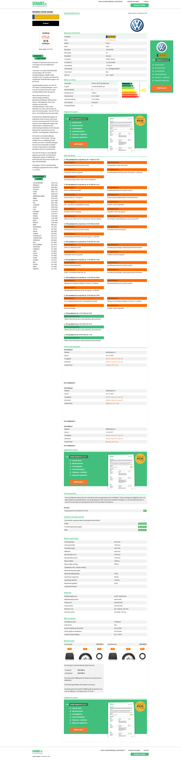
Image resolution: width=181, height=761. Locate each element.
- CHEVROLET (44, 236)
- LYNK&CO (44, 249)
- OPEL (45, 194)
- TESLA (44, 229)
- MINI (44, 225)
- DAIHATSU (44, 247)
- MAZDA (45, 222)
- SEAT (45, 220)
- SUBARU (44, 269)
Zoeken (46, 23)
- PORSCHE (44, 240)
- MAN (44, 266)
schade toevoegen (133, 1)
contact (146, 1)
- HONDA (44, 233)
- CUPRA (44, 264)
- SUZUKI (45, 214)
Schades (39, 4)
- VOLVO (45, 200)
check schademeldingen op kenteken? (110, 1)
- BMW (45, 198)
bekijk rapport (78, 144)
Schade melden (139, 5)
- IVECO (44, 253)
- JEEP (44, 251)
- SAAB (44, 258)
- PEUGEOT (45, 187)
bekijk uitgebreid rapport (114, 359)
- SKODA (45, 216)
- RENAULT (45, 185)
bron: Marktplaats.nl (69, 383)
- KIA (45, 203)
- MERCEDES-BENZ (45, 196)
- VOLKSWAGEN (45, 183)
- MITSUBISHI (44, 227)
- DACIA (44, 231)
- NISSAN (45, 218)
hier (33, 170)
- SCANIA (44, 260)
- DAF (44, 242)
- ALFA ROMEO (44, 244)
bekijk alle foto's (113, 365)
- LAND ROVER (44, 238)
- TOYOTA (45, 189)
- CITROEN (45, 205)
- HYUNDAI (45, 211)
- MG (44, 262)
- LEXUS (44, 255)
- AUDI (45, 207)
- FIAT (45, 209)
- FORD (45, 192)
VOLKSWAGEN (111, 40)
